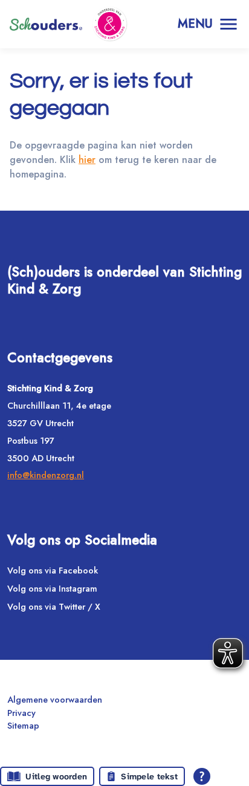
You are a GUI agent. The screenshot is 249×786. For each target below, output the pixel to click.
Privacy (21, 713)
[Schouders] (46, 24)
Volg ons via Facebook (52, 570)
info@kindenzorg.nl (45, 475)
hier (87, 160)
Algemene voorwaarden (54, 700)
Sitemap (23, 726)
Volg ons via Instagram (52, 589)
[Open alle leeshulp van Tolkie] (201, 776)
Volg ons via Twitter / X (53, 607)
